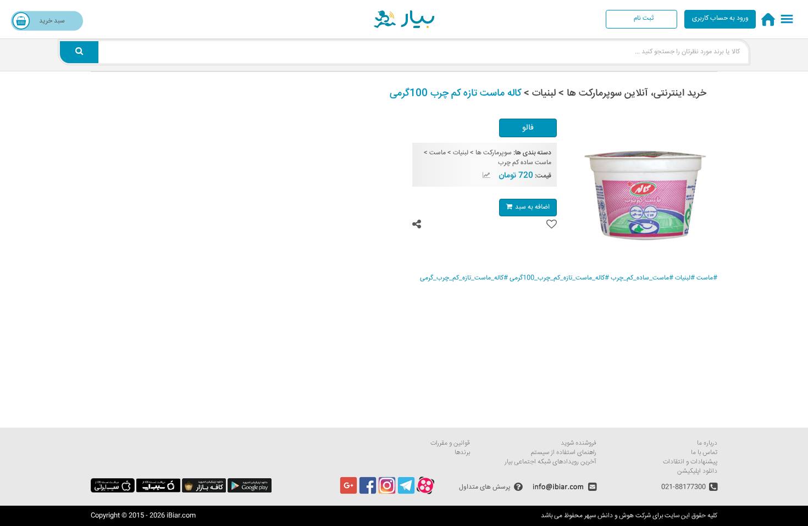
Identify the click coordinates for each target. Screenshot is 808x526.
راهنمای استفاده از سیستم (563, 452)
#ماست (706, 278)
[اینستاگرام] (387, 493)
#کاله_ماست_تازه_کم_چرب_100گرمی (559, 278)
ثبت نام (644, 18)
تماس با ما (704, 452)
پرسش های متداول (485, 487)
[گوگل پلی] (250, 491)
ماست (437, 153)
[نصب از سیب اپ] (158, 491)
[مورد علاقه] (551, 224)
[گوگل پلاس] (348, 493)
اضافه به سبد (532, 207)
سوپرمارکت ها (493, 153)
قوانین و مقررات (450, 443)
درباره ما (707, 443)
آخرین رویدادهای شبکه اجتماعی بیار (550, 462)
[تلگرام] (406, 493)
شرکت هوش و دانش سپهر (617, 516)
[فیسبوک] (368, 493)
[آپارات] (425, 493)
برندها (462, 452)
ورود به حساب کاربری (720, 18)
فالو (528, 128)
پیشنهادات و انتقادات (690, 462)
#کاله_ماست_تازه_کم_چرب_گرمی (464, 278)
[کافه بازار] (204, 491)
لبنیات (460, 153)
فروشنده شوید (578, 443)
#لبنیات (685, 278)
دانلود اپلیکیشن (697, 471)
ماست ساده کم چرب (524, 163)
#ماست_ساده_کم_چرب (642, 278)
